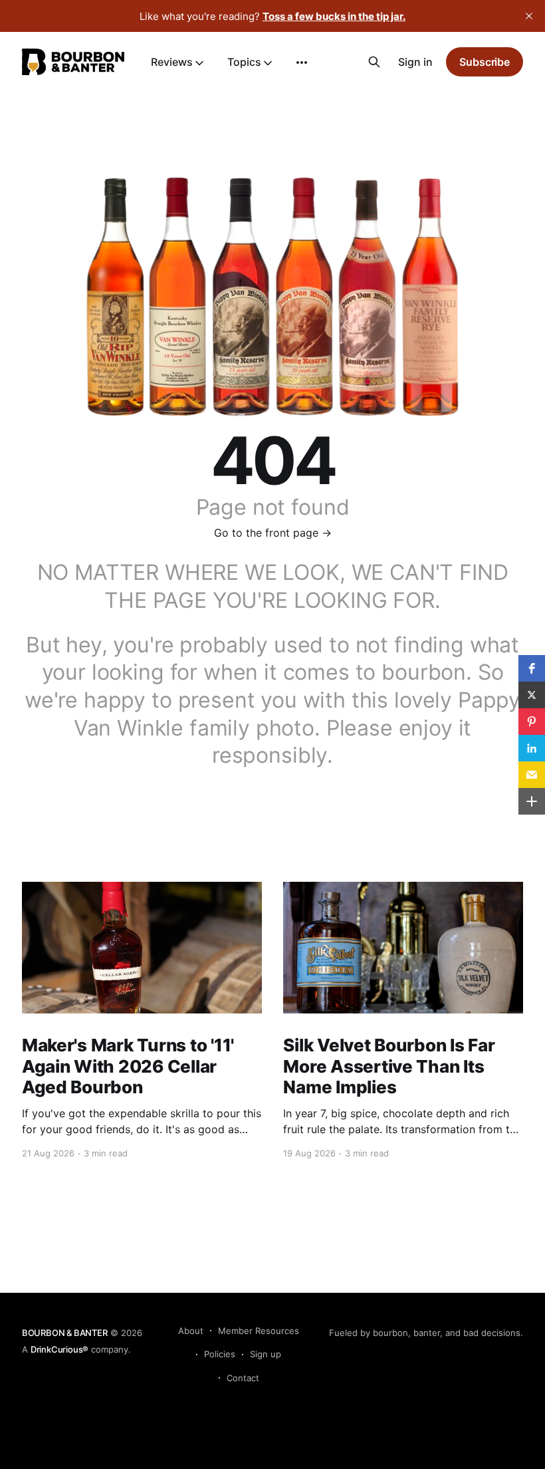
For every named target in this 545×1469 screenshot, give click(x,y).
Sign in (415, 61)
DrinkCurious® (59, 1349)
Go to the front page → (273, 532)
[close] (529, 16)
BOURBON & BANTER (65, 1332)
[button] (531, 668)
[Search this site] (374, 61)
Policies (219, 1354)
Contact (243, 1378)
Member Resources (258, 1330)
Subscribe (484, 61)
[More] (302, 62)
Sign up (265, 1354)
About (190, 1330)
